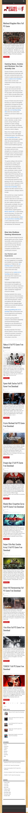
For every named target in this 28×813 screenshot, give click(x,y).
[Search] (24, 1)
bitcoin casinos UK (9, 211)
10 (17, 703)
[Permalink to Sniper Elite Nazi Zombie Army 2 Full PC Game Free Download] (14, 568)
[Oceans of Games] (14, 10)
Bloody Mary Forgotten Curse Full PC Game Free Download (13, 505)
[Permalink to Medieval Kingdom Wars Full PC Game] (14, 43)
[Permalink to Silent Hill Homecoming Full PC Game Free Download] (14, 608)
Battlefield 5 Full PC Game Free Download (12, 762)
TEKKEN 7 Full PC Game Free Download (12, 775)
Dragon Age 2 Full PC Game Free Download (13, 464)
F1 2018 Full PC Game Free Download (11, 765)
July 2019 (6, 784)
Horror (5, 749)
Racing (5, 752)
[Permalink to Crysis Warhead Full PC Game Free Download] (14, 443)
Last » (5, 706)
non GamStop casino (12, 137)
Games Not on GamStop (11, 186)
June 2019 (6, 785)
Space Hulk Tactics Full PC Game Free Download (12, 385)
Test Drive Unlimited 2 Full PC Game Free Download (14, 772)
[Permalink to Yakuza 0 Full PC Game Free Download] (14, 364)
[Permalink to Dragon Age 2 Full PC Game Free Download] (14, 483)
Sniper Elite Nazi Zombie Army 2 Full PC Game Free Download (12, 547)
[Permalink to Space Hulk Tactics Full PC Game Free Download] (14, 404)
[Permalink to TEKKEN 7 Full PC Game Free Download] (14, 686)
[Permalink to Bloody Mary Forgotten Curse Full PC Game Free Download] (14, 525)
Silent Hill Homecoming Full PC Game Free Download (13, 589)
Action (5, 744)
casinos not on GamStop (15, 78)
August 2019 (6, 782)
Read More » (6, 56)
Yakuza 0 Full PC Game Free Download (16, 712)
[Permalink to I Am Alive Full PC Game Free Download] (14, 647)
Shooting (6, 754)
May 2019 (6, 787)
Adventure (6, 746)
